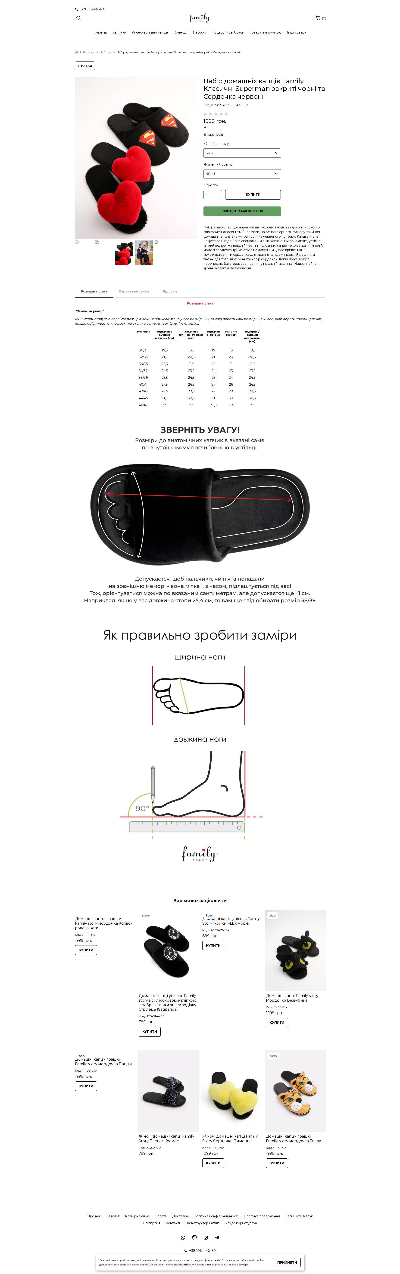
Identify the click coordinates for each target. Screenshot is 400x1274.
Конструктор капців (203, 1223)
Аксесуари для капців (150, 32)
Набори (199, 32)
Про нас (94, 1216)
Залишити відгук (299, 1216)
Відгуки (170, 291)
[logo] (200, 18)
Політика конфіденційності (216, 1216)
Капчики (119, 32)
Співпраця (151, 1223)
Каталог (112, 1216)
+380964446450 (92, 9)
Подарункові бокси (228, 32)
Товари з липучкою (265, 32)
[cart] (318, 18)
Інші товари (296, 32)
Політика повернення (262, 1216)
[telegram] (217, 1238)
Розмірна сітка (94, 291)
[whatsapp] (194, 1238)
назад (85, 66)
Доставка (180, 1216)
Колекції (180, 32)
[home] (76, 52)
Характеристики (134, 291)
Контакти (173, 1223)
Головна (100, 32)
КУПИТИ (253, 194)
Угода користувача (241, 1223)
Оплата (161, 1216)
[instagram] (206, 1238)
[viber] (183, 1238)
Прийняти (287, 1262)
